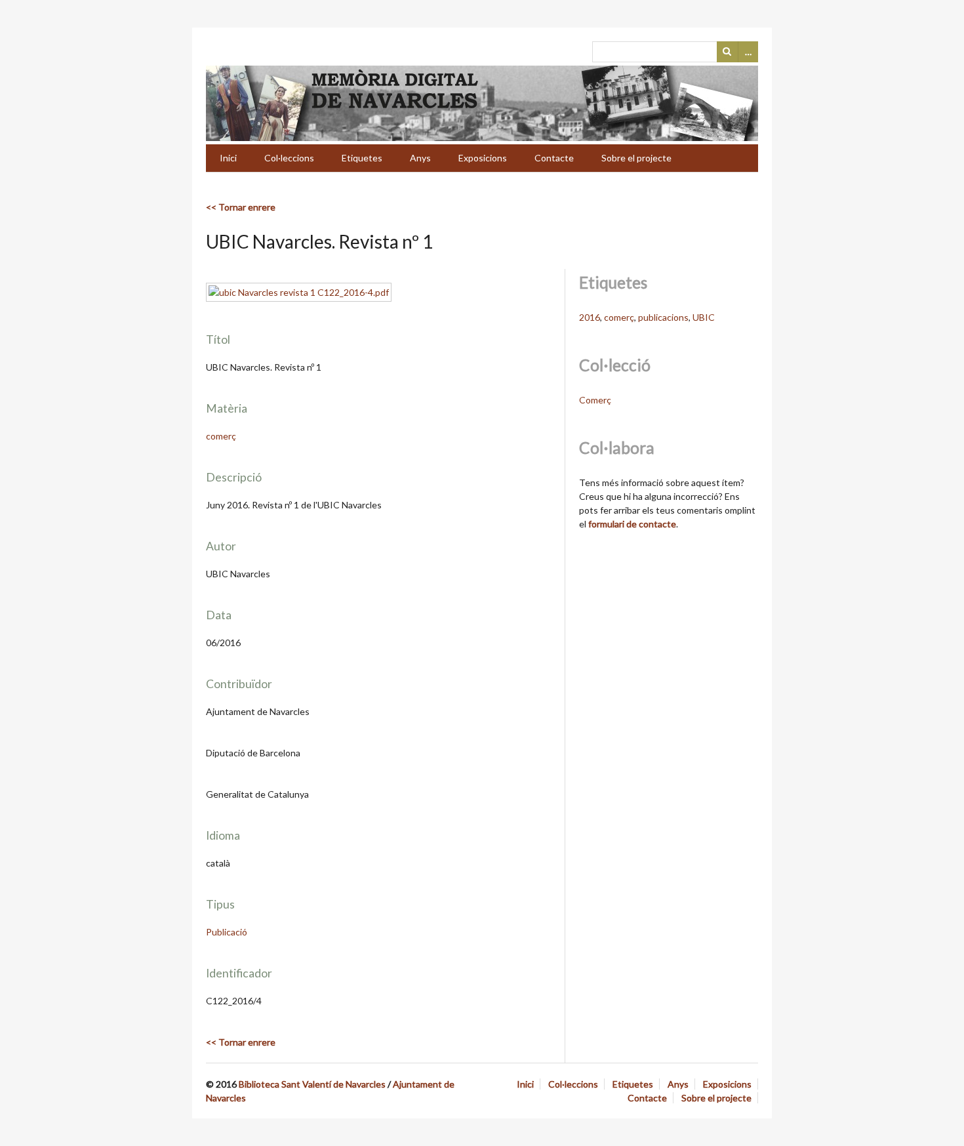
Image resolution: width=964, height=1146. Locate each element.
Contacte (554, 157)
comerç (221, 435)
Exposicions (482, 157)
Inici (228, 157)
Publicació (226, 931)
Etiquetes (362, 157)
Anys (420, 157)
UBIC (704, 317)
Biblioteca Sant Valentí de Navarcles (312, 1084)
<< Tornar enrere (240, 207)
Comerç (595, 399)
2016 (589, 317)
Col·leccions (289, 157)
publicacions (663, 317)
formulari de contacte (632, 523)
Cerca (727, 51)
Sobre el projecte (636, 157)
